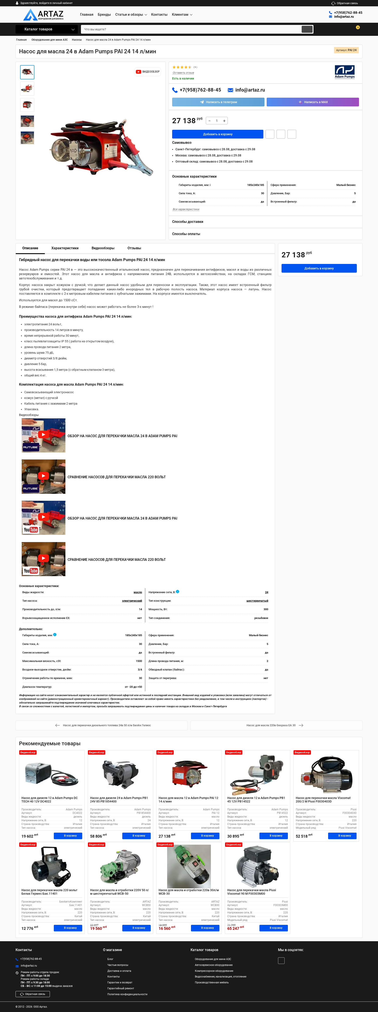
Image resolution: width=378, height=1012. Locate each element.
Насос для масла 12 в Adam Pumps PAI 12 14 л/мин (188, 799)
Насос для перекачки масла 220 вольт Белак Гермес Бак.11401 (49, 892)
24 (266, 592)
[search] (307, 29)
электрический (132, 600)
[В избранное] (280, 134)
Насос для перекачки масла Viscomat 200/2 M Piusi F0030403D (323, 799)
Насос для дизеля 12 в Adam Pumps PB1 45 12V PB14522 (256, 799)
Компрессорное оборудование (214, 970)
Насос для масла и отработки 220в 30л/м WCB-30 (189, 892)
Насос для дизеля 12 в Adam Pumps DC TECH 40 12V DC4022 (49, 799)
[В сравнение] (291, 134)
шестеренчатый (257, 600)
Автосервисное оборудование (214, 965)
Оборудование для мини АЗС (213, 959)
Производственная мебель (212, 982)
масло (138, 592)
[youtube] (281, 960)
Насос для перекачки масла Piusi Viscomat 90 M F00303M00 (251, 892)
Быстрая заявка (270, 134)
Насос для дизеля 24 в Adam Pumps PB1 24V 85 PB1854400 (119, 799)
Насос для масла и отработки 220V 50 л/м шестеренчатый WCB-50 (119, 892)
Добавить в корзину (218, 134)
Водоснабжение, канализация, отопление (220, 976)
